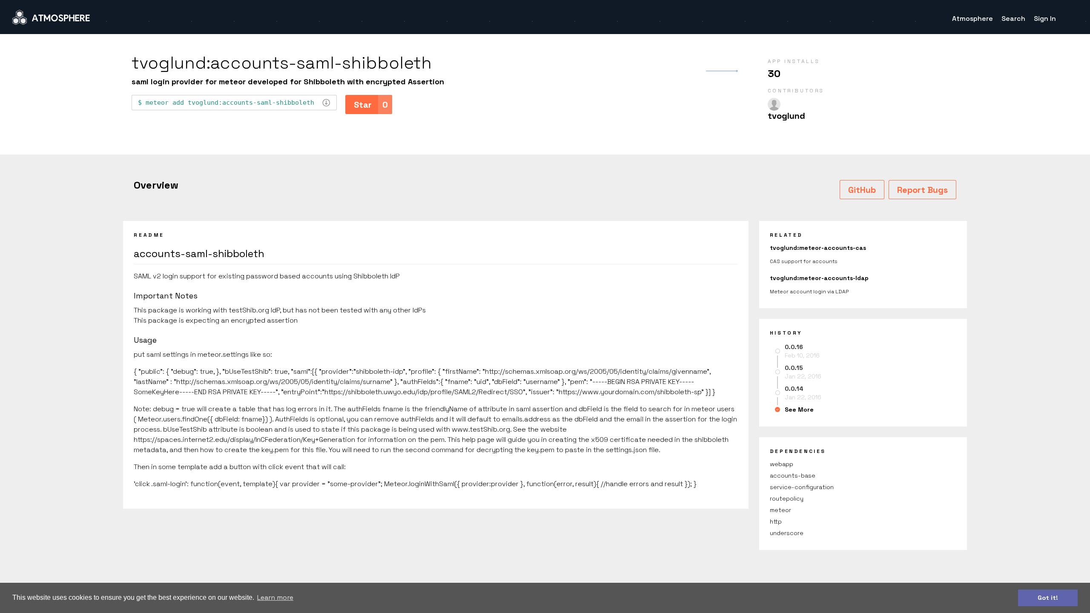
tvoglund (786, 115)
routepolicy (786, 498)
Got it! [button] (1048, 598)
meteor (780, 510)
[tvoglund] (774, 104)
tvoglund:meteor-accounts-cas (818, 248)
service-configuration (802, 487)
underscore (786, 533)
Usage (145, 340)
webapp (781, 464)
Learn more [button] (275, 597)
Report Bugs (922, 189)
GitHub (862, 189)
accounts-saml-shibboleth (199, 253)
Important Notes (166, 296)
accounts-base (792, 475)
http (776, 521)
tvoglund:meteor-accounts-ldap (819, 278)
